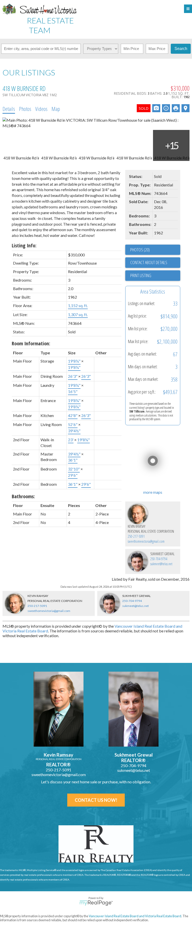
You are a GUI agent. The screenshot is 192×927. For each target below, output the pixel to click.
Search (180, 48)
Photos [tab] (25, 108)
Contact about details (148, 262)
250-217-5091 (136, 536)
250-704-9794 (158, 558)
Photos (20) (140, 250)
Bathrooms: (23, 496)
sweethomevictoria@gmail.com (146, 541)
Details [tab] (8, 108)
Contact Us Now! (96, 800)
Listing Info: (24, 245)
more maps (152, 492)
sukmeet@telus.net (161, 563)
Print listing (140, 275)
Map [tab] (56, 108)
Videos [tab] (41, 108)
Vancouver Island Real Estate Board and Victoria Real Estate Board (135, 916)
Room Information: (31, 343)
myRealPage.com (96, 903)
